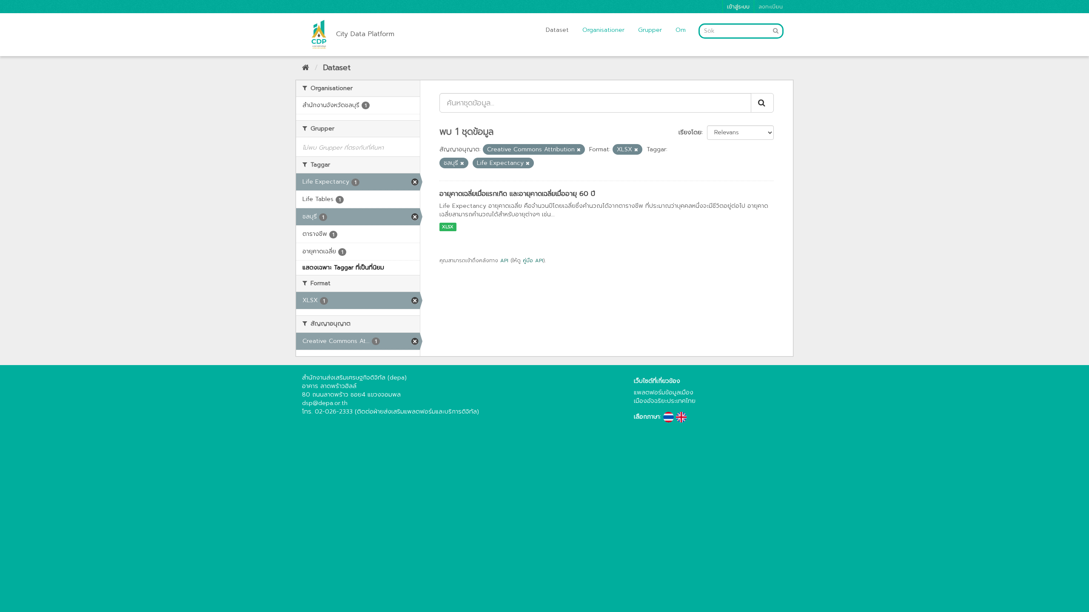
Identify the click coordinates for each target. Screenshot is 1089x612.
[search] (762, 103)
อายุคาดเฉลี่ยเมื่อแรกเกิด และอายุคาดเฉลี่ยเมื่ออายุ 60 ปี (517, 194)
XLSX (447, 227)
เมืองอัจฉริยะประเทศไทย (665, 401)
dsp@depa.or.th (325, 403)
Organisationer (603, 30)
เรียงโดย (689, 132)
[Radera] (579, 149)
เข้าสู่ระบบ (738, 7)
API (504, 260)
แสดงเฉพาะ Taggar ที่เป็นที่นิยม (343, 267)
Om (681, 30)
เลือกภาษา (647, 417)
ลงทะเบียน (770, 7)
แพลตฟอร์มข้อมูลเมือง (663, 392)
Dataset (557, 30)
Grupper (650, 30)
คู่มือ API (533, 260)
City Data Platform (365, 34)
